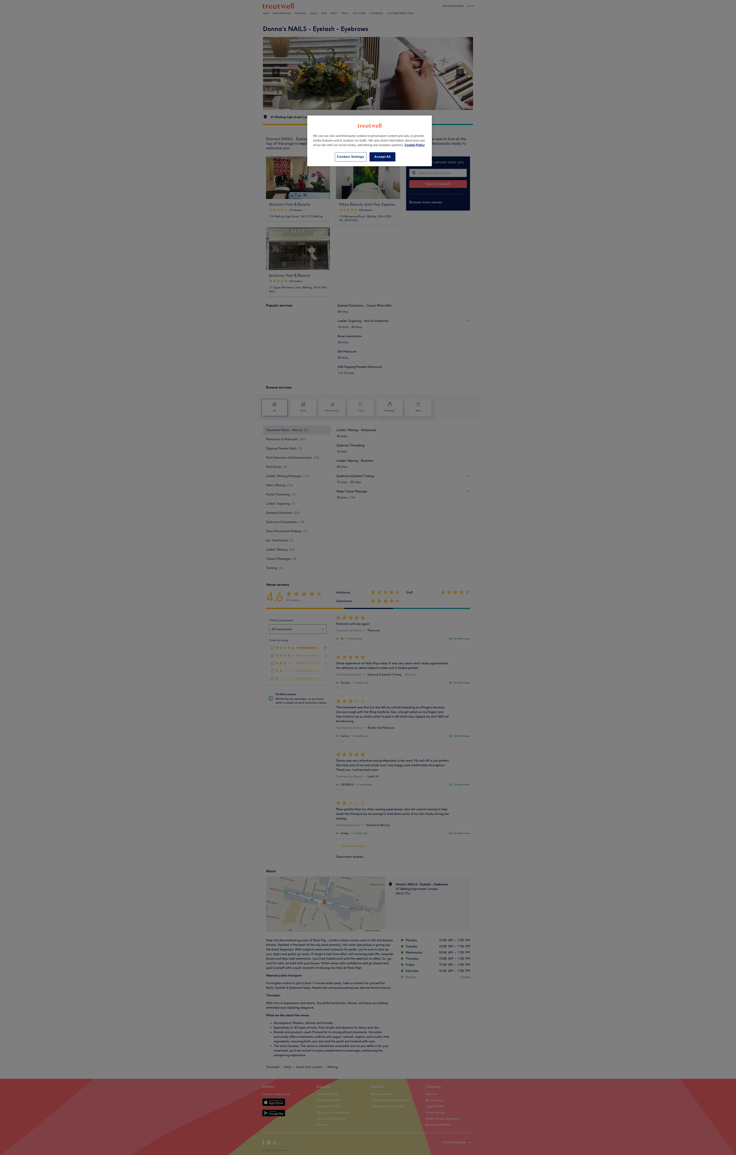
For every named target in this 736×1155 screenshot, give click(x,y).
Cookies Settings (350, 156)
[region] (369, 140)
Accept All (382, 156)
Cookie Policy (415, 145)
